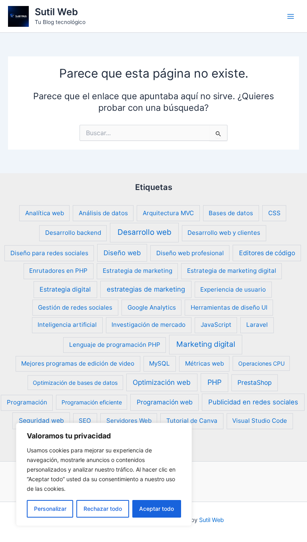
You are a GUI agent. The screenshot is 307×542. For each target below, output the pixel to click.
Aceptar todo (156, 508)
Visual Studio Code (259, 420)
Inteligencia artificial (67, 324)
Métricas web (204, 363)
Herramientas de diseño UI (229, 307)
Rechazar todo (103, 508)
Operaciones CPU (261, 363)
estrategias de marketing (146, 289)
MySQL (159, 363)
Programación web (165, 402)
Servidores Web (129, 420)
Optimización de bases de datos (75, 382)
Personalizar (50, 508)
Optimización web (162, 382)
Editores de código (267, 253)
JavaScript (216, 324)
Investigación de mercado (148, 324)
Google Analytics (152, 307)
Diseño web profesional (190, 253)
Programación (27, 402)
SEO (85, 420)
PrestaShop (254, 382)
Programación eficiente (92, 402)
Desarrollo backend (73, 232)
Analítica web (44, 213)
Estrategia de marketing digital (231, 270)
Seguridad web (41, 420)
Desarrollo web (144, 232)
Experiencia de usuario (233, 289)
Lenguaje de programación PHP (114, 344)
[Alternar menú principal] (290, 16)
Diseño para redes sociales (49, 253)
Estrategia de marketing (137, 270)
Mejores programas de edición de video (77, 363)
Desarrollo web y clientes (223, 232)
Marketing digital (205, 344)
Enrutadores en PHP (58, 270)
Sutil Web (56, 12)
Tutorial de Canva (191, 420)
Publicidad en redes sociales (253, 402)
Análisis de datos (103, 213)
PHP (214, 382)
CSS (274, 213)
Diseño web (122, 253)
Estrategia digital (65, 289)
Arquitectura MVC (168, 213)
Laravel (257, 324)
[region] (104, 474)
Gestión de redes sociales (75, 307)
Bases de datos (231, 213)
